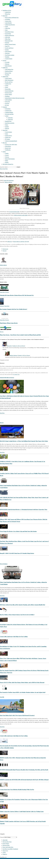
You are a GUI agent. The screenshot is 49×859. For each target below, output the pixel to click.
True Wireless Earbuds (9, 55)
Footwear (7, 157)
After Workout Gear (9, 69)
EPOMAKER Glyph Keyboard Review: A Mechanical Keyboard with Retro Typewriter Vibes (23, 509)
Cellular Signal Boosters (10, 24)
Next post (4, 250)
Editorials (2, 306)
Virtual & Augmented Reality (11, 141)
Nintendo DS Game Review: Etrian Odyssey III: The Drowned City (17, 295)
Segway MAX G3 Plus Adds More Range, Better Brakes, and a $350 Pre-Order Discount (22, 682)
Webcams (7, 128)
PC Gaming (7, 139)
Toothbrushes (8, 149)
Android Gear (8, 12)
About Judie (5, 840)
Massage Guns (8, 73)
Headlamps (7, 96)
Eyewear (7, 155)
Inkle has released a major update (20, 215)
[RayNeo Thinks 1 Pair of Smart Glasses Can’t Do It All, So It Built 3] (4, 611)
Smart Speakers (8, 51)
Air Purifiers (7, 19)
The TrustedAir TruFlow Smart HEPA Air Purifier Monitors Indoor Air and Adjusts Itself (22, 692)
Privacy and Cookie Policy (8, 847)
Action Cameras (8, 78)
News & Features (3, 564)
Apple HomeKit (8, 23)
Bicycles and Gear (8, 82)
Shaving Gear (8, 148)
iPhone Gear (7, 14)
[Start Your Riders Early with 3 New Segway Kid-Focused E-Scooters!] (12, 712)
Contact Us (5, 854)
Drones (6, 87)
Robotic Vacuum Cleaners (10, 44)
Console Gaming (8, 132)
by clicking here (16, 374)
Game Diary (5, 130)
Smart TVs (7, 46)
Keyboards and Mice (9, 114)
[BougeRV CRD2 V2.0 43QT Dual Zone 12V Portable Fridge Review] (4, 550)
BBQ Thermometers (9, 80)
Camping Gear (8, 83)
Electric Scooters (8, 92)
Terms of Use (5, 850)
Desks (6, 30)
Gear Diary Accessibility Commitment (10, 849)
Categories (2, 837)
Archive (4, 852)
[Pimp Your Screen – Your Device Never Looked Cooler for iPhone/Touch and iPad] (5, 330)
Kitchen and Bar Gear (9, 35)
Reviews (7, 292)
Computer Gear (8, 110)
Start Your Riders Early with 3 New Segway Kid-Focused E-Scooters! (17, 715)
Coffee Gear (7, 28)
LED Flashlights (8, 99)
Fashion (4, 151)
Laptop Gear (10, 119)
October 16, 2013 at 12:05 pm (19, 345)
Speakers (7, 49)
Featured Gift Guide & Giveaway (7, 377)
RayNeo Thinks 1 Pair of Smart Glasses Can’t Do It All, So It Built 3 (17, 614)
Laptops (6, 116)
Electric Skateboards (9, 90)
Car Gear (4, 60)
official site (9, 241)
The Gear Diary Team (7, 841)
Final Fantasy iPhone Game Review (9, 323)
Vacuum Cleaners (8, 58)
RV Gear (7, 105)
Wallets (6, 160)
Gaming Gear (8, 137)
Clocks (6, 26)
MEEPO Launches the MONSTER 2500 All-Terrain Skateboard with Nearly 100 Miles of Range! (24, 779)
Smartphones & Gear (7, 10)
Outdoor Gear (5, 76)
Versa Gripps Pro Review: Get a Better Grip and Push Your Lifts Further (18, 531)
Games (6, 133)
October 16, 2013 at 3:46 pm (24, 355)
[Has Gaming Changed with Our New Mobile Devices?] (2, 304)
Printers (6, 124)
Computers (5, 107)
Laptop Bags (10, 117)
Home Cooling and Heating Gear (12, 17)
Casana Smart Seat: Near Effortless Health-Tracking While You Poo (17, 789)
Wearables (7, 74)
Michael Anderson (8, 182)
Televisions (7, 53)
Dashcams (7, 64)
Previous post (5, 249)
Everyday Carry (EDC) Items (11, 144)
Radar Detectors (8, 65)
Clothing (7, 153)
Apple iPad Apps (7, 180)
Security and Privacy (9, 48)
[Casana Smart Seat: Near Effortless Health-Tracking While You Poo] (4, 786)
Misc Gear (5, 142)
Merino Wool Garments (10, 158)
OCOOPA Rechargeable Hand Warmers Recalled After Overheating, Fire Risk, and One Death (24, 770)
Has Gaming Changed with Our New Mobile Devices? (13, 309)
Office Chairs (7, 39)
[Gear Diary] (24, 4)
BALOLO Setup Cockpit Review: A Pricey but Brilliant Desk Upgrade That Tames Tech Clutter (24, 441)
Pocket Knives (8, 146)
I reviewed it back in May (14, 211)
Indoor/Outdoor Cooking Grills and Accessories (14, 98)
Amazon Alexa (8, 21)
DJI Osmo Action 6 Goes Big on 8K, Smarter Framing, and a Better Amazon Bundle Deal (22, 605)
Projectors (7, 42)
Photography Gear (9, 40)
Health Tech (5, 67)
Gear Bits (2, 697)
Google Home (8, 33)
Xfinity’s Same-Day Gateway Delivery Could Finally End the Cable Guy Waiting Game (22, 811)
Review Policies (6, 843)
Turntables (7, 56)
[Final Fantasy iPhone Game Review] (5, 318)
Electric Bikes (8, 89)
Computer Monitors (9, 112)
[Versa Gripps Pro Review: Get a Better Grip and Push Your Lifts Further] (4, 528)
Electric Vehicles (8, 94)
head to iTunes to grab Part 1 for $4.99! (21, 241)
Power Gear (7, 101)
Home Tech (5, 15)
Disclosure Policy (6, 845)
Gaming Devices (8, 135)
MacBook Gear (8, 121)
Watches (6, 162)
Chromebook (7, 108)
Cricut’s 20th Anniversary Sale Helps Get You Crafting (14, 636)
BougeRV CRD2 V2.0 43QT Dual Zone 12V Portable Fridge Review (17, 553)
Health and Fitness (9, 71)
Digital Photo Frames (9, 31)
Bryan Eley (9, 345)
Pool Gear (7, 103)
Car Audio (7, 62)
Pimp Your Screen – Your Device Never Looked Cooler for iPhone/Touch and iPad (20, 335)
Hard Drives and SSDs (9, 123)
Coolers (6, 85)
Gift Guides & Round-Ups (8, 164)
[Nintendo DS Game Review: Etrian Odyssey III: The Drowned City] (4, 290)
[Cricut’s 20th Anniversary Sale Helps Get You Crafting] (4, 633)
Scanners (7, 126)
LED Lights (7, 37)
